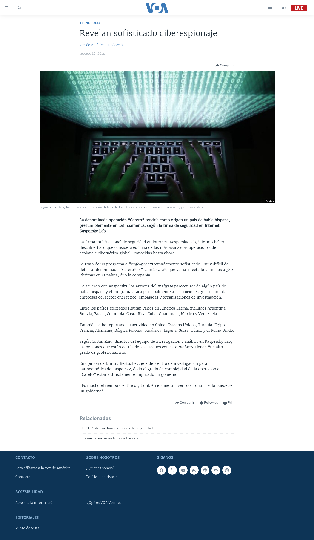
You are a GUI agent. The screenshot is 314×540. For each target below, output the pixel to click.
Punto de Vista (27, 528)
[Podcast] (205, 470)
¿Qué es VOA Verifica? (105, 502)
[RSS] (194, 470)
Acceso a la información (35, 502)
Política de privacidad (104, 477)
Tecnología (90, 23)
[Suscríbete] (215, 470)
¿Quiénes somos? (100, 468)
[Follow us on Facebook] (161, 470)
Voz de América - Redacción (102, 45)
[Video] (270, 8)
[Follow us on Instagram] (226, 470)
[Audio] (284, 8)
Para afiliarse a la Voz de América (42, 468)
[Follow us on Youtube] (183, 470)
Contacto (22, 477)
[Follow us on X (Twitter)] (172, 470)
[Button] (224, 65)
